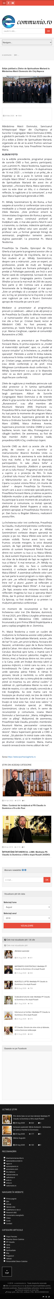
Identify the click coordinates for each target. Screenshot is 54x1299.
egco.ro (9, 1163)
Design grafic (11, 1292)
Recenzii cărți (11, 1212)
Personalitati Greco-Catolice (16, 1261)
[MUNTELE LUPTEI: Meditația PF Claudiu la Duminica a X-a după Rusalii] (10, 984)
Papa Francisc (11, 1236)
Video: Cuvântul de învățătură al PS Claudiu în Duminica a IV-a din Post (24, 806)
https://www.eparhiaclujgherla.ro (22, 756)
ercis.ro (9, 1183)
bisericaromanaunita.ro (15, 1158)
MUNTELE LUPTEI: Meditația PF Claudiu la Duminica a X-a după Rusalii (31, 982)
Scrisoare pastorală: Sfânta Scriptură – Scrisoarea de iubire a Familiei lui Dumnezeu (32, 1128)
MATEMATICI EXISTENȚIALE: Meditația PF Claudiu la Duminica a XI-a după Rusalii (31, 967)
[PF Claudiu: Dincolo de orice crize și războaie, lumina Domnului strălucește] (10, 1030)
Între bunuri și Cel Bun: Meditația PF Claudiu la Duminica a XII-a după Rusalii (32, 1013)
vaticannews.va (12, 1174)
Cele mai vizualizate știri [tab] (17, 945)
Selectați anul (10, 913)
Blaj (7, 1253)
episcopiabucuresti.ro (14, 1161)
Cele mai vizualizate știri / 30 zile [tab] (20, 939)
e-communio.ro (20, 1283)
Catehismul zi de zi (13, 1209)
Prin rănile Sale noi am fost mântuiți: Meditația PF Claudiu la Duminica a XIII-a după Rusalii (31, 1117)
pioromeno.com (12, 1169)
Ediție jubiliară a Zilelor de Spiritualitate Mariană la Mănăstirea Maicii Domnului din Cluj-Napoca (26, 70)
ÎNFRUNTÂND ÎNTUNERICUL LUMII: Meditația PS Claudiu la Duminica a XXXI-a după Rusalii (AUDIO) (26, 853)
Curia (8, 1220)
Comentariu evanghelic (15, 1215)
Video (8, 1218)
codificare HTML (29, 1292)
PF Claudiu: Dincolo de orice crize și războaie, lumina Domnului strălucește (32, 1028)
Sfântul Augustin (19, 1138)
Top (7, 1273)
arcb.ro (8, 1180)
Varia (8, 1245)
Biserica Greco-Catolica (15, 1239)
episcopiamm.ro (12, 1166)
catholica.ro (10, 1177)
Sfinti (8, 1247)
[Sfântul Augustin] (8, 1141)
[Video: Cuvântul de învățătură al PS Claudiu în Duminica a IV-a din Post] (27, 782)
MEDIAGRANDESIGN (42, 1292)
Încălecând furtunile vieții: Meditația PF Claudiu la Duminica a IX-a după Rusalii (32, 998)
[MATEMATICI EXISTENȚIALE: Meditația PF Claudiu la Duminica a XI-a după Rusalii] (10, 969)
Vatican (9, 1258)
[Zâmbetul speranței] (10, 954)
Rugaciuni (10, 1256)
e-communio (6, 55)
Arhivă (8, 1204)
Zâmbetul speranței (22, 951)
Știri (15, 55)
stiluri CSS (19, 1292)
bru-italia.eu (10, 1172)
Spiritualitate (11, 1250)
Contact (9, 1223)
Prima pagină (11, 1198)
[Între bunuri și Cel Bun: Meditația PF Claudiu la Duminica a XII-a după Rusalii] (10, 1015)
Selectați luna (10, 902)
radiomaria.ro (11, 1185)
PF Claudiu (10, 1242)
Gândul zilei (10, 1207)
